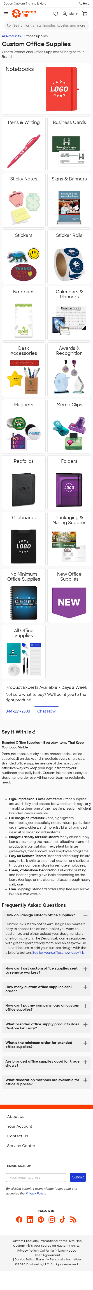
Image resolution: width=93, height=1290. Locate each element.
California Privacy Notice (58, 1251)
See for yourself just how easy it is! (58, 953)
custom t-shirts (68, 1246)
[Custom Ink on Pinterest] (41, 1219)
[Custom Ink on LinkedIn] (30, 1219)
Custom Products (25, 1241)
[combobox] (46, 25)
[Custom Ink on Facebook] (19, 1219)
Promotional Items (53, 1241)
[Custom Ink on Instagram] (52, 1219)
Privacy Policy (27, 1251)
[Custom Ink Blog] (73, 1219)
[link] (24, 13)
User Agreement (47, 1255)
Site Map (75, 1241)
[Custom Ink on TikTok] (62, 1219)
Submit (78, 1177)
